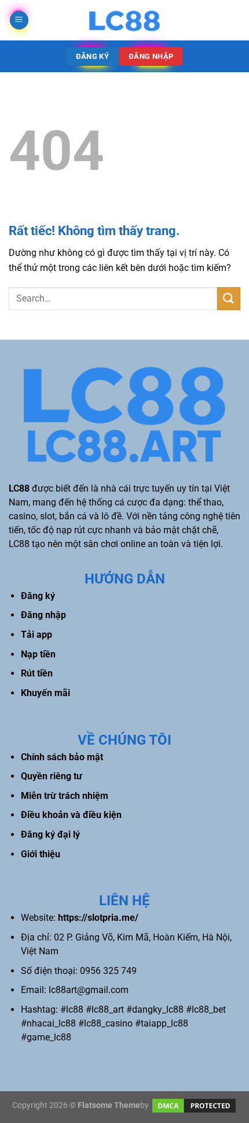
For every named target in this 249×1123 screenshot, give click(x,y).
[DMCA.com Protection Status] (194, 1105)
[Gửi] (228, 298)
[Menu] (19, 20)
